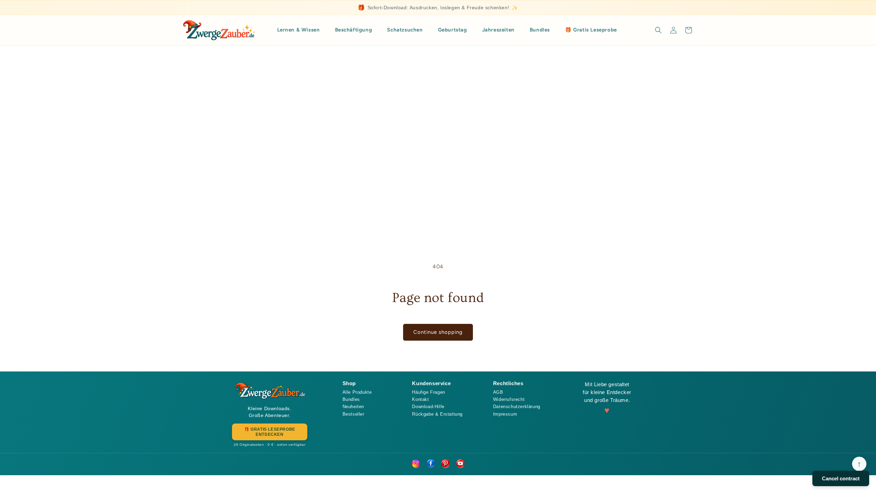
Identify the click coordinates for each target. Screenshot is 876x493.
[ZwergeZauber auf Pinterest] (445, 464)
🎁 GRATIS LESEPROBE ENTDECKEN (269, 432)
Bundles (351, 399)
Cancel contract (841, 478)
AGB (498, 392)
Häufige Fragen (428, 392)
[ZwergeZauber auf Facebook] (430, 464)
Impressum (505, 414)
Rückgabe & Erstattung (437, 414)
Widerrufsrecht (509, 399)
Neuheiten (353, 406)
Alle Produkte (357, 392)
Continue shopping (438, 332)
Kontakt (420, 399)
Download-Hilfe (428, 406)
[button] (658, 30)
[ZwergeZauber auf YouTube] (460, 464)
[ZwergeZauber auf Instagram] (415, 464)
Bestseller (353, 414)
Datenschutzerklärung (516, 406)
